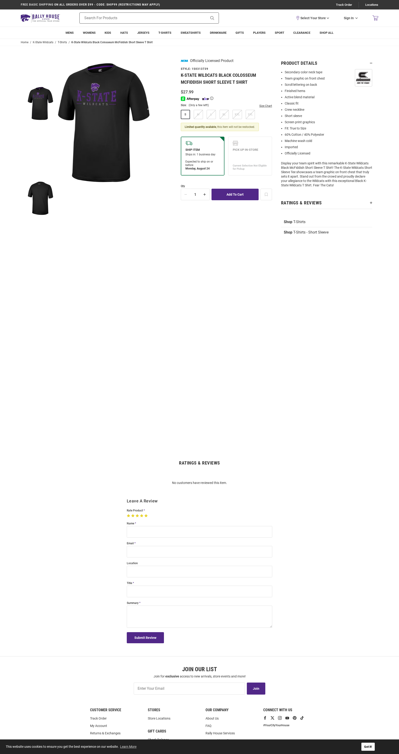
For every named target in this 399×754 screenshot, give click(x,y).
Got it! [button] (368, 746)
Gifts (240, 32)
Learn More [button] (128, 746)
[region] (326, 130)
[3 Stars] (138, 516)
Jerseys (143, 32)
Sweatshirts (191, 32)
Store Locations (159, 718)
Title (129, 583)
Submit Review (145, 638)
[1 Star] (129, 516)
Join (256, 688)
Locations (371, 4)
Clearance (301, 32)
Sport (279, 32)
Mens (70, 32)
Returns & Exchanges (105, 733)
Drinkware (218, 32)
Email (130, 543)
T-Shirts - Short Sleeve (306, 232)
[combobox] (137, 18)
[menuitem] (259, 33)
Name (130, 523)
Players (259, 32)
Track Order (344, 4)
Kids (108, 32)
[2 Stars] (133, 516)
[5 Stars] (146, 516)
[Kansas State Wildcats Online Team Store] (40, 17)
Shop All (326, 32)
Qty (183, 186)
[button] (312, 18)
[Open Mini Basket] (375, 18)
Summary (133, 603)
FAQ (209, 726)
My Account (98, 726)
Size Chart (265, 106)
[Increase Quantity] (205, 194)
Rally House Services (220, 733)
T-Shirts (164, 32)
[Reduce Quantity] (185, 194)
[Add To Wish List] (266, 194)
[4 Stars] (142, 516)
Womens (89, 32)
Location (132, 563)
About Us (212, 718)
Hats (124, 32)
